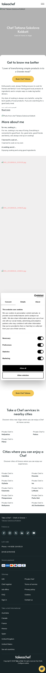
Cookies (28, 595)
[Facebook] (4, 533)
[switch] (40, 345)
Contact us (29, 600)
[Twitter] (16, 533)
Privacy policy (30, 589)
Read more (6, 110)
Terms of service (31, 584)
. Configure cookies (23, 663)
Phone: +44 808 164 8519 (12, 546)
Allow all (23, 368)
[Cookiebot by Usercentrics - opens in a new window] (34, 295)
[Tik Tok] (28, 533)
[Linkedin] (22, 533)
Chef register (7, 584)
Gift (3, 579)
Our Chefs (39, 661)
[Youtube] (34, 533)
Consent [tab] (8, 302)
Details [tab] (23, 302)
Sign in (4, 600)
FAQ (3, 595)
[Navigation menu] (42, 3)
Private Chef (29, 579)
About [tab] (37, 302)
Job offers (5, 589)
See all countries (8, 649)
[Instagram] (10, 533)
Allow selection (23, 375)
